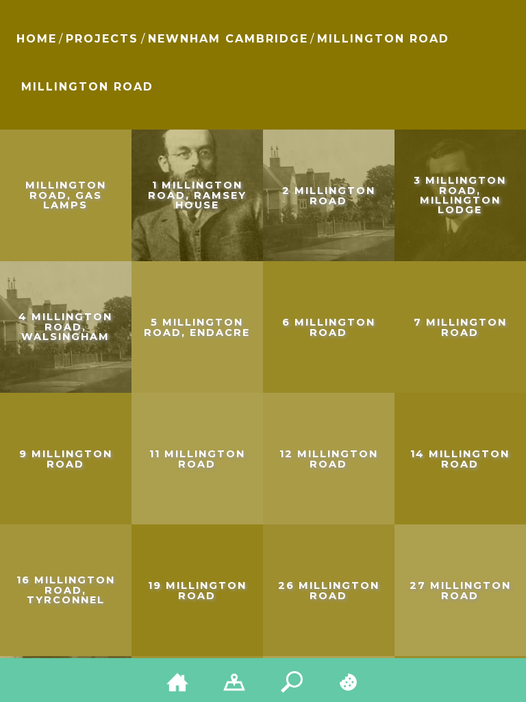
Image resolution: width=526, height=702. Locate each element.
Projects (102, 38)
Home (36, 38)
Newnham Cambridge (228, 38)
